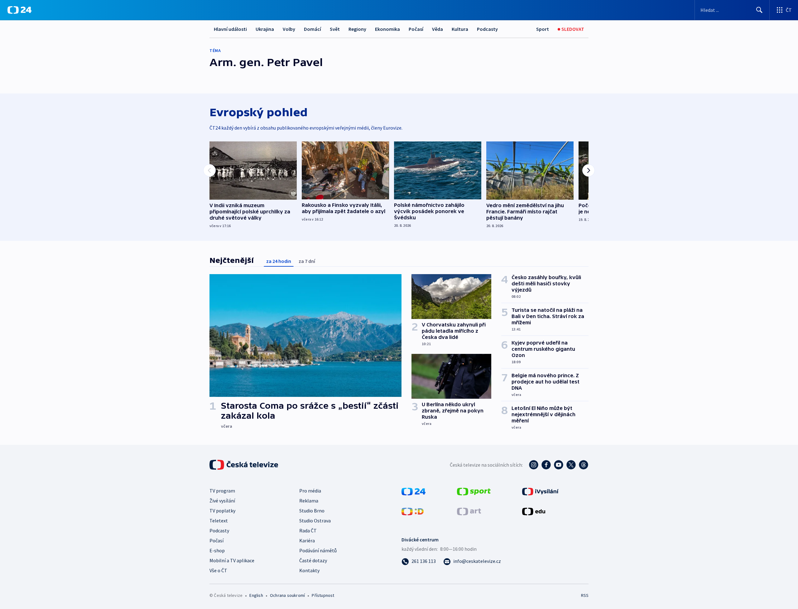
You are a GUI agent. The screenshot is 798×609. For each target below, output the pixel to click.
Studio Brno (311, 510)
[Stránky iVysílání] (540, 491)
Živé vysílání (222, 500)
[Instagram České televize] (534, 465)
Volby (289, 29)
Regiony (357, 29)
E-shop (217, 550)
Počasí (416, 29)
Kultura (460, 29)
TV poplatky (222, 510)
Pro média (310, 491)
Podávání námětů (318, 550)
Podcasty (487, 29)
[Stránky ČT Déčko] (412, 511)
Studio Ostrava (315, 520)
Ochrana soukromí (287, 595)
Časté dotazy (313, 560)
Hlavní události (230, 29)
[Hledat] (759, 10)
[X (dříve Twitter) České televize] (571, 465)
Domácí (312, 29)
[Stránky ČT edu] (533, 511)
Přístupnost (323, 595)
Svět (335, 29)
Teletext (218, 520)
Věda (437, 29)
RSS (585, 595)
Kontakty (309, 570)
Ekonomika (387, 29)
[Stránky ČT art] (469, 511)
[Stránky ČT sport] (474, 491)
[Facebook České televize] (546, 465)
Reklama (308, 500)
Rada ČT (308, 530)
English (256, 595)
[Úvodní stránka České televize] (244, 465)
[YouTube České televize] (559, 465)
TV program (222, 491)
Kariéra (307, 540)
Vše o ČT (218, 570)
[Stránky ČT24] (413, 491)
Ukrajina (265, 29)
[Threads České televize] (584, 465)
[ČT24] (19, 10)
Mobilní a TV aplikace (231, 560)
